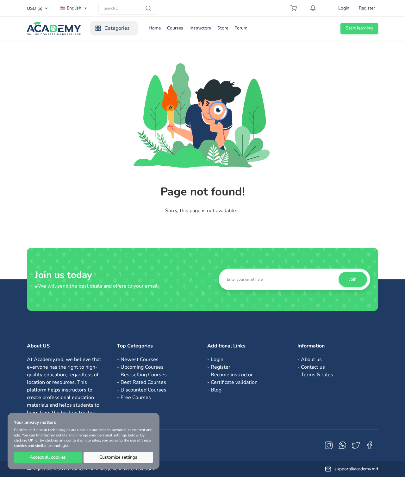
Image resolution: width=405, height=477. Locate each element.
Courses (175, 28)
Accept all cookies (48, 457)
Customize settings (118, 457)
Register (367, 8)
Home (155, 28)
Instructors (200, 28)
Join (353, 279)
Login (343, 8)
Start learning (359, 28)
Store (222, 28)
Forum (240, 28)
